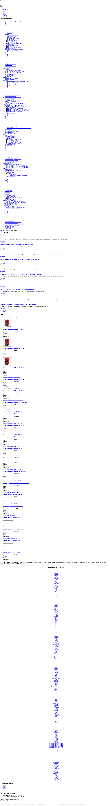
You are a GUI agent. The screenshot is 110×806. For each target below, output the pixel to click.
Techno (56, 712)
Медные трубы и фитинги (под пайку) (12, 208)
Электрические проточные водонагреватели (13, 72)
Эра (56, 780)
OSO (56, 679)
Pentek (56, 682)
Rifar (56, 690)
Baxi (56, 588)
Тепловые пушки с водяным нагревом (14, 142)
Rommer (56, 693)
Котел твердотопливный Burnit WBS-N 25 (13, 348)
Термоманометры (10, 32)
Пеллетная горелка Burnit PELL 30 (11, 552)
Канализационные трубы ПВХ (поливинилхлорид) (15, 207)
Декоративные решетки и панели (13, 182)
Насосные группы (10, 56)
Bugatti (56, 594)
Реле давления (10, 127)
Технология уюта (56, 773)
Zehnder (56, 739)
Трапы (8, 185)
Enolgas (56, 620)
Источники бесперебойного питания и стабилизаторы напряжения (16, 91)
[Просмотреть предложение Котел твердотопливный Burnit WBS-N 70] (11, 377)
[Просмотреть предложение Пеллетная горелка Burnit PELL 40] (10, 538)
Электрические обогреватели (10, 144)
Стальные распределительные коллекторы (13, 57)
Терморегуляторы (8, 228)
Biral (56, 589)
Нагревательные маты (9, 227)
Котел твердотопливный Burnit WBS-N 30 (13, 329)
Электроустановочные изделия (11, 199)
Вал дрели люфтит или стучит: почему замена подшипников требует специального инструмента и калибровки (23, 296)
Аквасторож (56, 741)
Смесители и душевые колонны (11, 186)
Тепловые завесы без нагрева (10, 137)
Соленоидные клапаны (11, 41)
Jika (56, 647)
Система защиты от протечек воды (9, 200)
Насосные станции (8, 129)
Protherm (56, 684)
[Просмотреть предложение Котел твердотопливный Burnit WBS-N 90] (7, 365)
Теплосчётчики (10, 31)
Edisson (56, 615)
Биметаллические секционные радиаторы (13, 154)
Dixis (56, 610)
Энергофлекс (56, 779)
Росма (56, 764)
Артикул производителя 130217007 (56, 747)
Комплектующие (10, 189)
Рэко (56, 767)
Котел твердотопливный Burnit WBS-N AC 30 (14, 425)
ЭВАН (56, 777)
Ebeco (56, 614)
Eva (56, 624)
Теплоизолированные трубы (10, 213)
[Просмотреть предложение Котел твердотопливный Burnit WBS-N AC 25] (12, 434)
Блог (4, 12)
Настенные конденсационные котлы (14, 111)
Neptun (56, 670)
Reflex (56, 687)
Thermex (56, 718)
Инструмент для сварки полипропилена (15, 83)
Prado (56, 683)
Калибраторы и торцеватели (12, 85)
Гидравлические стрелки (10, 24)
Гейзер (56, 752)
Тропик (56, 775)
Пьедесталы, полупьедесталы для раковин (13, 170)
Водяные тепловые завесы (10, 135)
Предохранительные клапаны (13, 38)
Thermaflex (56, 717)
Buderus (56, 593)
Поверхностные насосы (9, 130)
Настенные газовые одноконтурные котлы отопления (17, 110)
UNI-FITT (56, 722)
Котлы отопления (6, 104)
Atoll (56, 582)
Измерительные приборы (10, 27)
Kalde (56, 648)
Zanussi (56, 738)
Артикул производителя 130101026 (56, 744)
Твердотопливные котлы (10, 117)
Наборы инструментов (11, 87)
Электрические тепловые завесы (11, 145)
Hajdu (56, 638)
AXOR (56, 584)
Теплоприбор (56, 772)
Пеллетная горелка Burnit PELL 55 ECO (13, 529)
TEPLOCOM (56, 714)
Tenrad (56, 713)
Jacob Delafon (56, 646)
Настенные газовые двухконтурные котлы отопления (17, 109)
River (56, 692)
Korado (56, 654)
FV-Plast (56, 627)
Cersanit (56, 599)
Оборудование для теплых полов (11, 42)
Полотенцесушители (7, 149)
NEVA (56, 671)
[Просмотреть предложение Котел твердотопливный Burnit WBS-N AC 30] (12, 423)
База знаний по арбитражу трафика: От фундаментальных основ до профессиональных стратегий (20, 281)
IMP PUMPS (56, 643)
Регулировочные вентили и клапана (14, 51)
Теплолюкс (56, 771)
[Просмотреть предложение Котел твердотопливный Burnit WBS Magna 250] (12, 469)
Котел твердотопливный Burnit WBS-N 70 (13, 379)
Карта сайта (5, 16)
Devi (56, 608)
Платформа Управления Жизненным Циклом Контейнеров (12, 251)
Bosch (56, 591)
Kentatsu (56, 650)
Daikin (56, 603)
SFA (56, 699)
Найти (2, 6)
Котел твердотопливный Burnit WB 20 (12, 460)
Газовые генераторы (9, 75)
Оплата (4, 14)
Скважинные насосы (9, 132)
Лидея (56, 758)
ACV (56, 569)
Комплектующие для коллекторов (14, 47)
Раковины (7, 171)
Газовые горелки (10, 113)
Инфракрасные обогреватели (10, 136)
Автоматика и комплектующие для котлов (13, 105)
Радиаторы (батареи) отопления (9, 152)
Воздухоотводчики (8, 22)
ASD (56, 580)
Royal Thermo (56, 694)
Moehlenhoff (56, 666)
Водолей (56, 750)
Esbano (56, 622)
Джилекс (56, 753)
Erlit (56, 621)
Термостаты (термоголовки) (10, 58)
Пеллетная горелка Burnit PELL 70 (11, 517)
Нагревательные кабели (9, 226)
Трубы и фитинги (6, 205)
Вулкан (56, 751)
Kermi (56, 651)
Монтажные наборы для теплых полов (14, 43)
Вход (4, 8)
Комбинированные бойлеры (10, 66)
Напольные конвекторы (12, 158)
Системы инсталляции (9, 172)
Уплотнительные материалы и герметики (15, 90)
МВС (56, 761)
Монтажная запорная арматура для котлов (15, 106)
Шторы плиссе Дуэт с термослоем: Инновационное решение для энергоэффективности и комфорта (21, 274)
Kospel (56, 655)
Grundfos (56, 636)
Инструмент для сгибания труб (13, 84)
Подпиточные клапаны (11, 37)
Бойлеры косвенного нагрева (10, 64)
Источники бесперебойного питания (12, 92)
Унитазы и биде (8, 192)
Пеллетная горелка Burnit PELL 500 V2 (13, 506)
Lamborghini (56, 658)
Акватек (56, 742)
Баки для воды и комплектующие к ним (13, 147)
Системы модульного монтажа (11, 53)
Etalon (56, 623)
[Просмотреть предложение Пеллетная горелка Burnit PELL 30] (10, 549)
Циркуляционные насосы (10, 133)
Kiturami (56, 652)
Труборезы (9, 89)
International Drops (56, 644)
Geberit (56, 630)
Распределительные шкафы (10, 48)
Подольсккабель (56, 762)
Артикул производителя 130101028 (56, 745)
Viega (56, 731)
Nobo (56, 673)
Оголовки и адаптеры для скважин (14, 126)
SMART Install (56, 703)
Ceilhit (56, 597)
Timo (56, 721)
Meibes (56, 662)
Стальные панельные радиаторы (11, 160)
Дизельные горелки (11, 114)
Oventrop (56, 681)
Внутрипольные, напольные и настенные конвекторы (15, 155)
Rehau (56, 688)
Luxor (56, 661)
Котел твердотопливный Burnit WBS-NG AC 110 (15, 402)
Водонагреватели (6, 68)
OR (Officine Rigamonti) (56, 678)
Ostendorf (56, 680)
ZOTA (56, 740)
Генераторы (5, 73)
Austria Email (56, 583)
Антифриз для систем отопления (11, 204)
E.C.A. (56, 613)
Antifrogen (56, 573)
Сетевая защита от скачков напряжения (12, 95)
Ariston (56, 579)
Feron (56, 625)
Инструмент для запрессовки (13, 82)
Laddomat (56, 657)
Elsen (56, 617)
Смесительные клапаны (12, 40)
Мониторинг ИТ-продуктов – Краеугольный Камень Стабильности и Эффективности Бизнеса (20, 236)
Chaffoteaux (56, 600)
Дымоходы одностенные (10, 79)
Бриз (56, 749)
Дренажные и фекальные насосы (11, 120)
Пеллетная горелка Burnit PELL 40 (11, 540)
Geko (56, 631)
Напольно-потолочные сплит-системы (12, 101)
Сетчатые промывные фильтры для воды (13, 222)
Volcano (56, 733)
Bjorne (56, 590)
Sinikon (56, 701)
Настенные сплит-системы (10, 102)
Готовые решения (13, 174)
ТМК (56, 774)
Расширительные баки (7, 163)
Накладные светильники (12, 196)
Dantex (56, 605)
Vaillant (56, 725)
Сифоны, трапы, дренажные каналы (12, 180)
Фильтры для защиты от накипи (11, 223)
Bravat (56, 592)
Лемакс (56, 757)
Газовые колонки (8, 69)
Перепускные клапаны (11, 36)
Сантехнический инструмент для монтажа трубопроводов (16, 81)
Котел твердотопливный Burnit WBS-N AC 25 (14, 437)
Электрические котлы (9, 118)
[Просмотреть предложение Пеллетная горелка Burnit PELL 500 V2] (11, 503)
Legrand (56, 660)
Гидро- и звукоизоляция (12, 181)
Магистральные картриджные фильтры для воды (14, 220)
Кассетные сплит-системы (10, 99)
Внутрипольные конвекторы (13, 157)
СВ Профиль (56, 769)
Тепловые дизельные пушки (12, 141)
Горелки (6, 112)
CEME (56, 598)
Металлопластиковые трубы (10, 209)
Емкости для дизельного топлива (11, 148)
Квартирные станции (11, 54)
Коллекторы (9, 46)
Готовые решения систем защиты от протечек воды (15, 201)
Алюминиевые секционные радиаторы (12, 153)
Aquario (56, 574)
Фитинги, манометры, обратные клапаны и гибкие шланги (19, 128)
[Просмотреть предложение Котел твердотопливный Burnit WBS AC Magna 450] (13, 480)
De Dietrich (56, 606)
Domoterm (56, 611)
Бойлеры (4, 63)
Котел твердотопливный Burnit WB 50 (12, 448)
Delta (56, 607)
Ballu (56, 585)
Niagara (56, 672)
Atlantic (56, 581)
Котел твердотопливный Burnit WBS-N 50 (13, 390)
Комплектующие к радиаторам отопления (13, 159)
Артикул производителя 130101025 (56, 743)
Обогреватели (5, 134)
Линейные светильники (12, 195)
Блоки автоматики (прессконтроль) (14, 123)
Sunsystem (56, 710)
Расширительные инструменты (13, 88)
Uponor (56, 724)
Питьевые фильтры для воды (10, 221)
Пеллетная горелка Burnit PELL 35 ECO (13, 494)
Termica (56, 715)
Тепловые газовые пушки (12, 140)
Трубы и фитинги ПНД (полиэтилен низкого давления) (16, 216)
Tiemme (56, 719)
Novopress (56, 676)
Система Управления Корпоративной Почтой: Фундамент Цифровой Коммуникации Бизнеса (19, 259)
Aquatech (56, 575)
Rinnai (56, 691)
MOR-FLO (56, 667)
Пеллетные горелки (11, 115)
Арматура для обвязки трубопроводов (10, 20)
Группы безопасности (9, 25)
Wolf (56, 737)
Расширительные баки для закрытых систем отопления (16, 165)
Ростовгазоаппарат (56, 765)
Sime (56, 700)
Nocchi (56, 674)
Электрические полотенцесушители (12, 151)
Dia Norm (56, 609)
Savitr (56, 698)
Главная (4, 11)
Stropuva (56, 709)
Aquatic (56, 576)
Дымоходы (5, 77)
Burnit (4, 311)
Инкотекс (56, 755)
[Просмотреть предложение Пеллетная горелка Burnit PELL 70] (10, 515)
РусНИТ (56, 766)
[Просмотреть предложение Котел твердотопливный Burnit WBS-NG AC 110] (13, 400)
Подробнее (2, 241)
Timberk (56, 720)
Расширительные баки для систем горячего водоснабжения (16, 166)
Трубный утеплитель (9, 214)
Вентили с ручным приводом (13, 50)
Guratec (56, 637)
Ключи (8, 86)
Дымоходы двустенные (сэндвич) (11, 78)
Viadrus (56, 730)
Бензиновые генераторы (10, 74)
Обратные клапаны (9, 44)
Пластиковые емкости (7, 146)
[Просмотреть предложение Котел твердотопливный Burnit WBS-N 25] (7, 346)
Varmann (56, 729)
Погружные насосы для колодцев (11, 131)
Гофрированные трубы (9, 206)
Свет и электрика (6, 193)
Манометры (9, 29)
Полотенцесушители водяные (11, 150)
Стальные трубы (8, 210)
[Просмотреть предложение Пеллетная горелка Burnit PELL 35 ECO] (11, 492)
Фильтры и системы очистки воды (9, 218)
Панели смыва (10, 179)
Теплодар (56, 770)
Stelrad (56, 706)
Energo (56, 618)
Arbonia (56, 577)
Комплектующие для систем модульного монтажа (17, 55)
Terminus (56, 716)
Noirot (56, 675)
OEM (56, 677)
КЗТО (56, 756)
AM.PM (56, 572)
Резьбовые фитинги (9, 52)
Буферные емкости (8, 65)
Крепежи (11, 177)
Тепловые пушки (8, 138)
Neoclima (56, 669)
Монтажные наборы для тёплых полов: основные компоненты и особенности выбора (18, 304)
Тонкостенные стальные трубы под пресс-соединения (17, 212)
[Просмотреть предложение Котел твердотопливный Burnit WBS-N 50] (11, 388)
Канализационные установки (11, 121)
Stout (56, 708)
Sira (56, 702)
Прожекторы (9, 198)
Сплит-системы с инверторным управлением (14, 103)
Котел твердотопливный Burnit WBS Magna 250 (15, 471)
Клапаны (7, 34)
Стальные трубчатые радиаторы (11, 161)
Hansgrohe (56, 639)
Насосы (4, 119)
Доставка (4, 13)
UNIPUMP (56, 723)
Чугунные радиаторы (9, 162)
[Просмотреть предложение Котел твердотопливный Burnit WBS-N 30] (7, 326)
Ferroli (56, 626)
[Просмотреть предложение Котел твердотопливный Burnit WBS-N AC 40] (12, 411)
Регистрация (5, 9)
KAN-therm (56, 649)
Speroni (56, 704)
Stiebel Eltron (56, 707)
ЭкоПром (56, 778)
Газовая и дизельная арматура (11, 23)
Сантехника (5, 168)
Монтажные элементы (11, 176)
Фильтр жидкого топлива (10, 60)
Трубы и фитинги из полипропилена (12, 215)
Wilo (56, 736)
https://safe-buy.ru (3, 230)
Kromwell (56, 656)
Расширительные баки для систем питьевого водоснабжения (17, 167)
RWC (56, 695)
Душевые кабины (8, 169)
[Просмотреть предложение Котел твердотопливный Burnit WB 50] (11, 446)
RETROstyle (56, 689)
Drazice (56, 612)
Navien (56, 668)
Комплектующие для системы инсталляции (18, 175)
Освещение (7, 194)
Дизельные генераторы (9, 76)
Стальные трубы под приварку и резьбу (15, 211)
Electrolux (56, 616)
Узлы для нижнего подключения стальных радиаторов (15, 59)
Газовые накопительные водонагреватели (13, 70)
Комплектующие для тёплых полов (12, 225)
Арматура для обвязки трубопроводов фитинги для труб (16, 21)
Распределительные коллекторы (11, 45)
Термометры (9, 33)
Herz (56, 640)
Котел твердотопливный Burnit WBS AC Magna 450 (16, 483)
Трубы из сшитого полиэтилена (11, 217)
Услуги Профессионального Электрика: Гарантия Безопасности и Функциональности (18, 266)
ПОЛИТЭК (56, 763)
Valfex (56, 726)
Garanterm (56, 628)
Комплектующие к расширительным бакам (13, 164)
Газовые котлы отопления (10, 107)
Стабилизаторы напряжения (10, 96)
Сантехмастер (56, 768)
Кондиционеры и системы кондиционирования (12, 97)
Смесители (9, 190)
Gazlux (56, 629)
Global (56, 632)
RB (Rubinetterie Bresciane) (56, 686)
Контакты (5, 15)
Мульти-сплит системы (9, 100)
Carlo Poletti (56, 596)
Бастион (56, 748)
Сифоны (9, 184)
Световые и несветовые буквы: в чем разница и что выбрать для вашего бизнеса (17, 289)
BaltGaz (56, 586)
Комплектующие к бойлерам (10, 67)
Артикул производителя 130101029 (56, 746)
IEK (56, 642)
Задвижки (7, 26)
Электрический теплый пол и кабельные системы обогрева (14, 224)
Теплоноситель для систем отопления (10, 203)
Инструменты (5, 80)
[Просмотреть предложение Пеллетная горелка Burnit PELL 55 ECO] (11, 526)
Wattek (56, 734)
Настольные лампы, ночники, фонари (14, 197)
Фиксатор (56, 776)
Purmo (56, 685)
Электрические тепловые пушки (13, 143)
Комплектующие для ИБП (10, 94)
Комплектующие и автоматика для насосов (13, 122)
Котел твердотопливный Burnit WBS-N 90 (13, 367)
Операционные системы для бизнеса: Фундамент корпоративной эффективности (17, 244)
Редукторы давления (11, 39)
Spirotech (56, 705)
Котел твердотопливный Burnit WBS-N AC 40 (14, 414)
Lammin (56, 659)
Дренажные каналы (11, 183)
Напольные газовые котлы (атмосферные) (15, 108)
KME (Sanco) (56, 653)
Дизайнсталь (56, 754)
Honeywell (56, 641)
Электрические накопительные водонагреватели (14, 71)
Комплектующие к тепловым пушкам (14, 139)
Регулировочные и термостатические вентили (14, 49)
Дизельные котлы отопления (10, 116)
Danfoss (56, 604)
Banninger (56, 587)
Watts (56, 735)
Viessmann (56, 732)
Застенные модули (11, 173)
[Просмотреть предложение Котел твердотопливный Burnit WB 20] (11, 457)
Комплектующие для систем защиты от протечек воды (15, 202)
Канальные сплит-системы (10, 98)
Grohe (56, 635)
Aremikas (56, 578)
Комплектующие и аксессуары (13, 28)
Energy (56, 619)
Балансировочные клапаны (12, 35)
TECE (56, 711)
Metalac (56, 663)
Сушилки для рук (8, 191)
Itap (56, 645)
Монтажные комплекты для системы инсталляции (19, 178)
